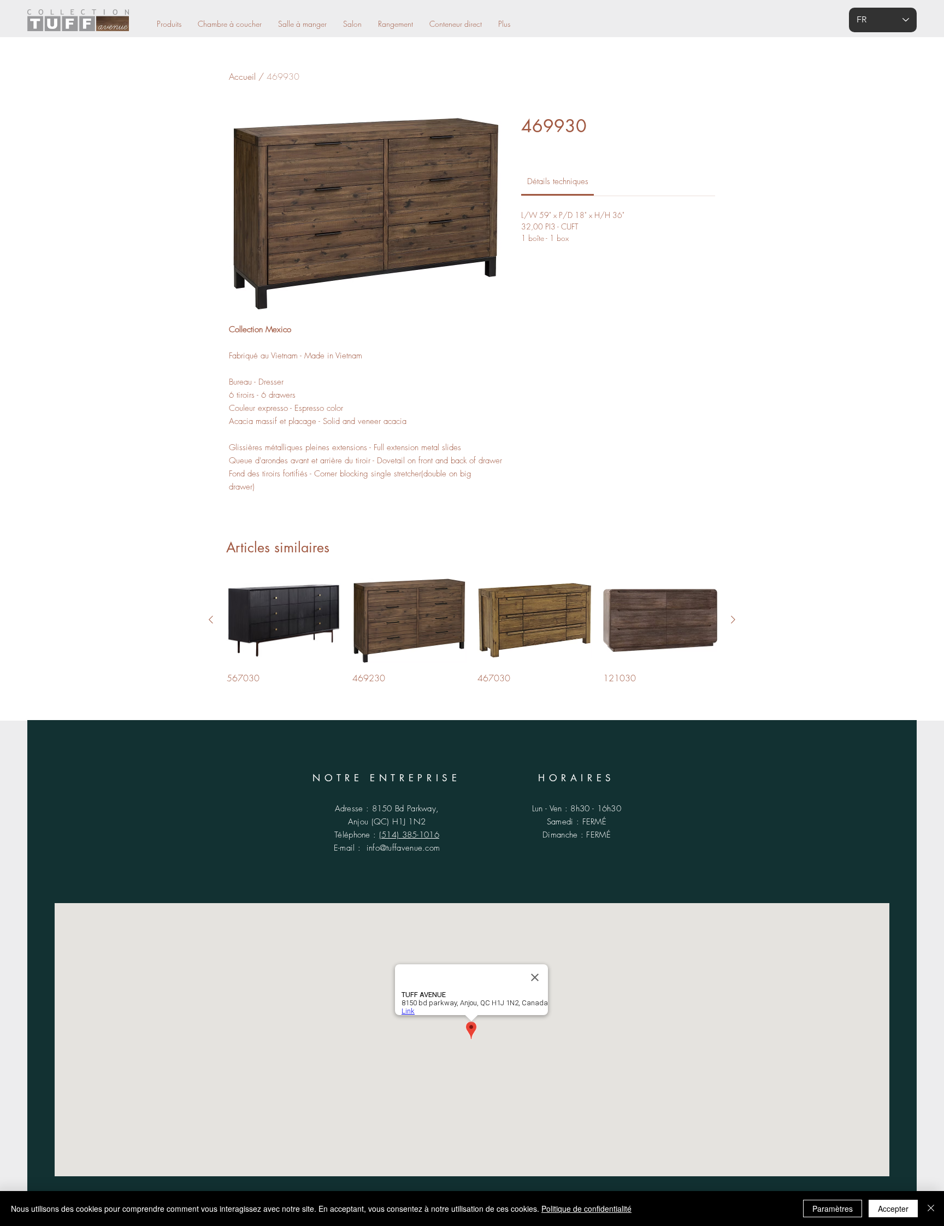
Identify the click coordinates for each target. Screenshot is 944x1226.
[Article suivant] (733, 619)
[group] (472, 631)
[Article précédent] (210, 619)
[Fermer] (930, 1208)
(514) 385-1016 (409, 834)
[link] (557, 181)
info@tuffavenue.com (403, 847)
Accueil (242, 76)
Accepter (893, 1208)
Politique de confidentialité (586, 1208)
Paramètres (832, 1208)
